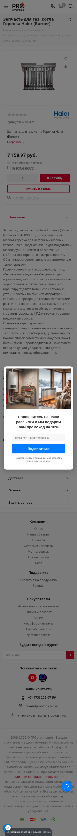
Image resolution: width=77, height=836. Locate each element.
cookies (47, 832)
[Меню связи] (66, 786)
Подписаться (38, 448)
